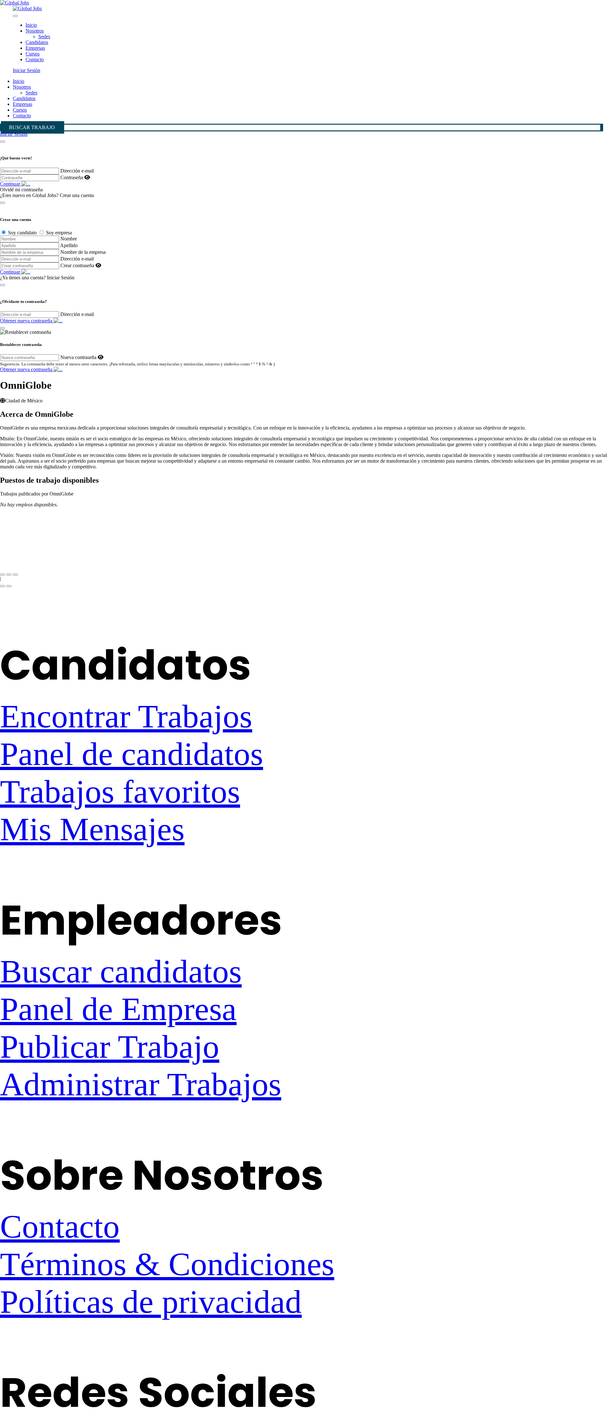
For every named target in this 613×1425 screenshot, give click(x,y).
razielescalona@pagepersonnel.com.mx (39, 555)
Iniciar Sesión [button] (26, 70)
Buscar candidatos (121, 971)
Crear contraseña (77, 265)
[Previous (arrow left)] (2, 586)
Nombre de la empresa (83, 252)
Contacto (35, 59)
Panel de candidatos (131, 754)
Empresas (35, 48)
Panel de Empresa (118, 1009)
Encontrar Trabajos (126, 716)
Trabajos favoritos (120, 791)
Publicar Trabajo (109, 1046)
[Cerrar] (2, 142)
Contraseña (71, 177)
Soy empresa (59, 232)
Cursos (33, 53)
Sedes (44, 36)
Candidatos (37, 42)
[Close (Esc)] (2, 575)
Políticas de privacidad (151, 1301)
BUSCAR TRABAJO (32, 127)
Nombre (68, 238)
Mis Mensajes (92, 829)
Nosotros (35, 30)
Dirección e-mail (77, 170)
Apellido (69, 245)
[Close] (15, 16)
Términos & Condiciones (167, 1264)
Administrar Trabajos (140, 1084)
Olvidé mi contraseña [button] (21, 189)
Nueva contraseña (78, 357)
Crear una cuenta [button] (77, 195)
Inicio (31, 25)
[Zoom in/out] (15, 575)
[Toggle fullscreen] (8, 575)
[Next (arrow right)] (8, 586)
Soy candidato (22, 232)
